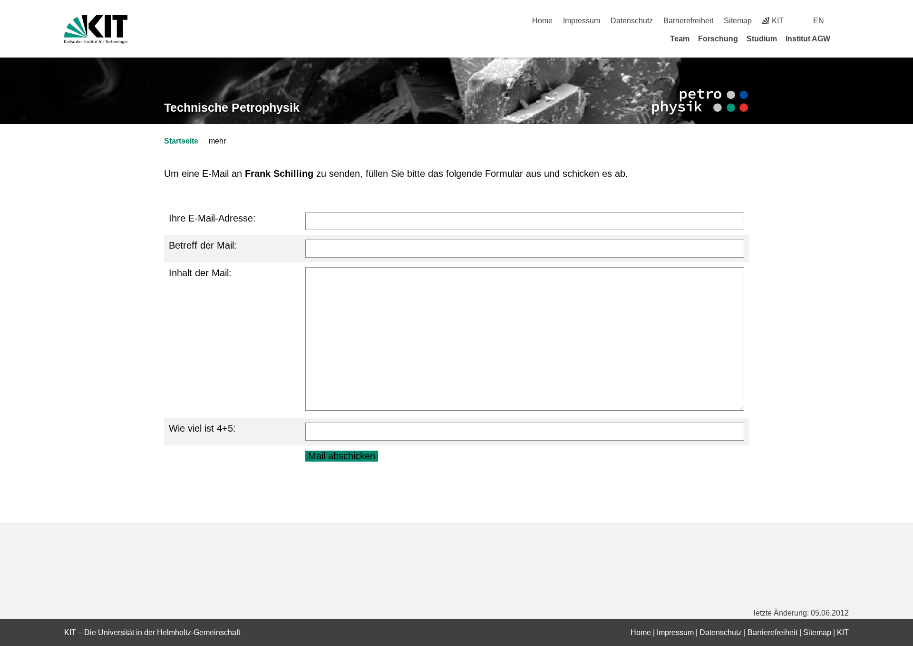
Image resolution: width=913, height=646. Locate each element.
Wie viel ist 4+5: (202, 428)
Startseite (181, 141)
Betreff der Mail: (203, 245)
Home (542, 21)
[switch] (845, 20)
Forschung (718, 39)
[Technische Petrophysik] (700, 102)
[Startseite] (845, 38)
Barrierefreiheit (688, 21)
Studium (762, 39)
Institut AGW (808, 39)
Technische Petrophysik (232, 107)
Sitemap (738, 21)
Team (680, 39)
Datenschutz (632, 21)
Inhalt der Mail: (200, 273)
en (818, 21)
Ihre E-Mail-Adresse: (212, 218)
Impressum (581, 21)
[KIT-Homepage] (95, 29)
